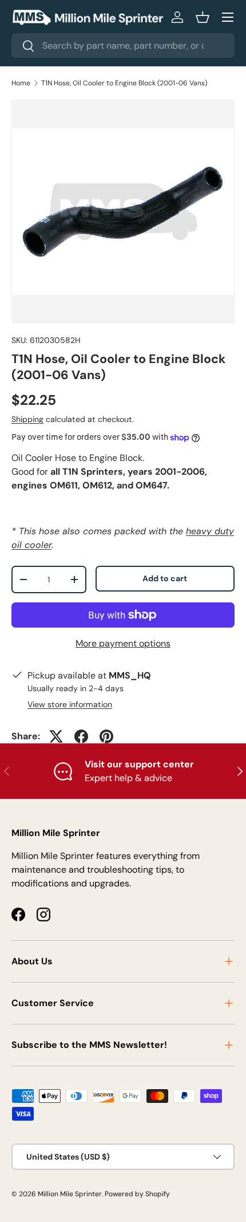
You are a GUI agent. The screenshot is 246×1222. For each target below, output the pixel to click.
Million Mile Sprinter (70, 1194)
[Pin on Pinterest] (106, 736)
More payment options (123, 643)
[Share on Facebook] (81, 736)
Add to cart (164, 578)
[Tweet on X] (56, 736)
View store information (69, 704)
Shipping (27, 419)
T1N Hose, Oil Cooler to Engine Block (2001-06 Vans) (124, 83)
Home (20, 83)
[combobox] (123, 45)
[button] (202, 17)
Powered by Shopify (137, 1194)
